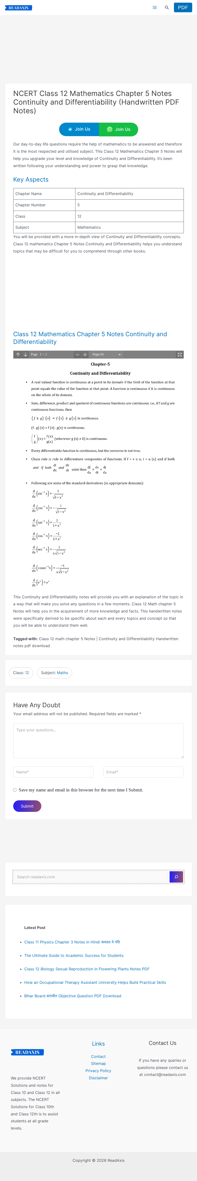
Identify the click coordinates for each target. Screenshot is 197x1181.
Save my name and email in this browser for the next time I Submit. (81, 789)
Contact (98, 1056)
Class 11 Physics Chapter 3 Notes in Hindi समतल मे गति (72, 942)
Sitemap (98, 1063)
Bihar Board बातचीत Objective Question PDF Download (72, 995)
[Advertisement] (98, 48)
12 (27, 672)
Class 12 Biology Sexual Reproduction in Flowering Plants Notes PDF (86, 968)
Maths (62, 672)
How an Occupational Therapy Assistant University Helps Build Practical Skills (95, 982)
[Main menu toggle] (154, 7)
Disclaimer (98, 1077)
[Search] (176, 876)
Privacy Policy (98, 1070)
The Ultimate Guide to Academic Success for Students (73, 955)
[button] (167, 8)
